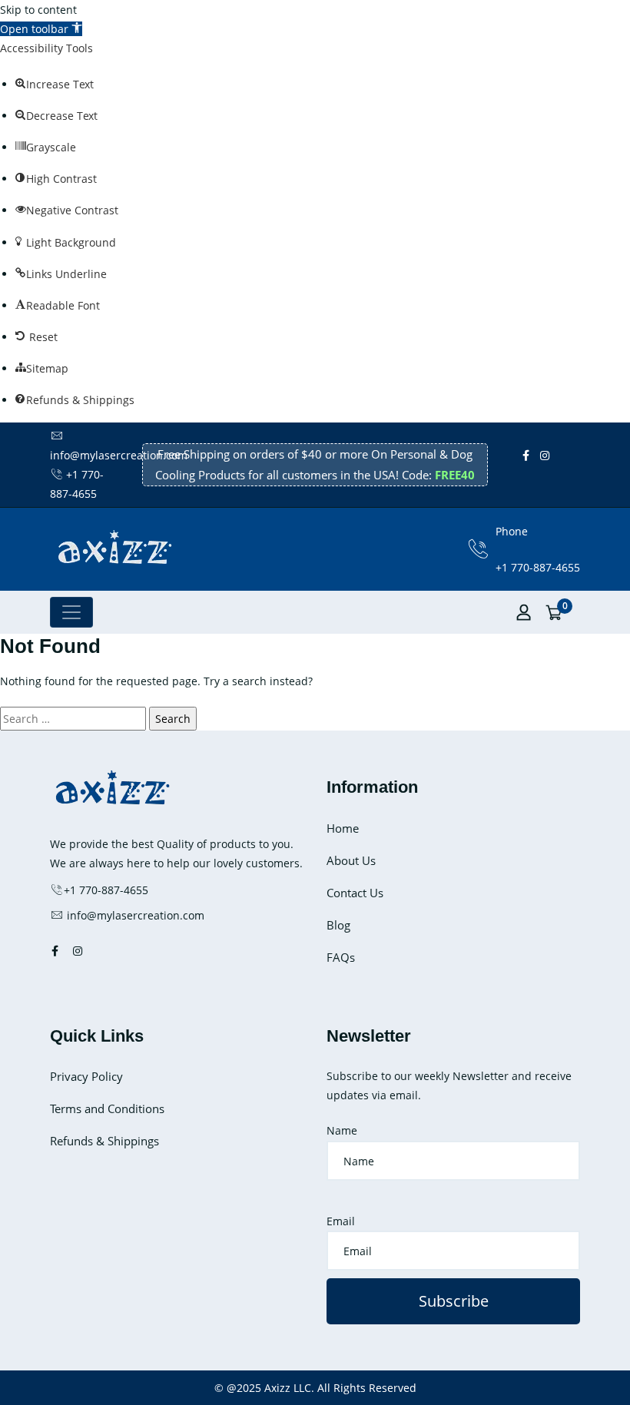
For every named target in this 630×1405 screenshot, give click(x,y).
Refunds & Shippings (104, 1140)
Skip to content (38, 9)
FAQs (341, 957)
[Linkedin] (567, 474)
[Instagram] (545, 455)
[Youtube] (570, 455)
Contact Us (355, 892)
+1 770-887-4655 (538, 567)
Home (343, 828)
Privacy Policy (86, 1076)
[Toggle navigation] (71, 612)
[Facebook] (526, 455)
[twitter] (560, 455)
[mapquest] (578, 474)
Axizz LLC (287, 1387)
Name (342, 1130)
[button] (41, 29)
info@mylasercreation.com (134, 915)
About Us (351, 860)
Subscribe (454, 1301)
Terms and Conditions (107, 1108)
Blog (338, 925)
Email (341, 1221)
